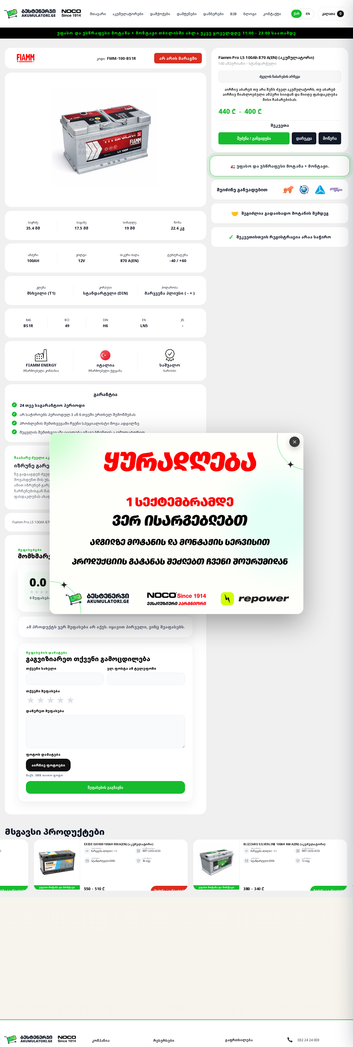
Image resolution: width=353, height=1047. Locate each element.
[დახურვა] (294, 442)
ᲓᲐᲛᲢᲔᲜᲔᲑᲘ (187, 14)
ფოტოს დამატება (45, 764)
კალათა (331, 14)
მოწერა (330, 138)
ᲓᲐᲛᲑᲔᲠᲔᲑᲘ (213, 14)
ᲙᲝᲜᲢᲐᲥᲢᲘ (272, 14)
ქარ (296, 13)
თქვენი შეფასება (50, 697)
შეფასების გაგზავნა (105, 787)
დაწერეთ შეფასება (45, 711)
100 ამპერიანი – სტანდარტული (247, 63)
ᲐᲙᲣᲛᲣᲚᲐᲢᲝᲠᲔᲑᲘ (128, 14)
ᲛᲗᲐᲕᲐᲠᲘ (98, 14)
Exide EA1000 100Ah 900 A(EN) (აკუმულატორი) (61, 844)
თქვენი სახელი (41, 668)
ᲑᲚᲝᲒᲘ (249, 14)
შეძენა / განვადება (254, 138)
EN (308, 13)
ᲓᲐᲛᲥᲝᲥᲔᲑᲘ (160, 14)
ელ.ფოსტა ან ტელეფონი (131, 668)
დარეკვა (304, 138)
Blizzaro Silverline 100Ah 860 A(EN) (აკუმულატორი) (227, 844)
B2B (233, 14)
